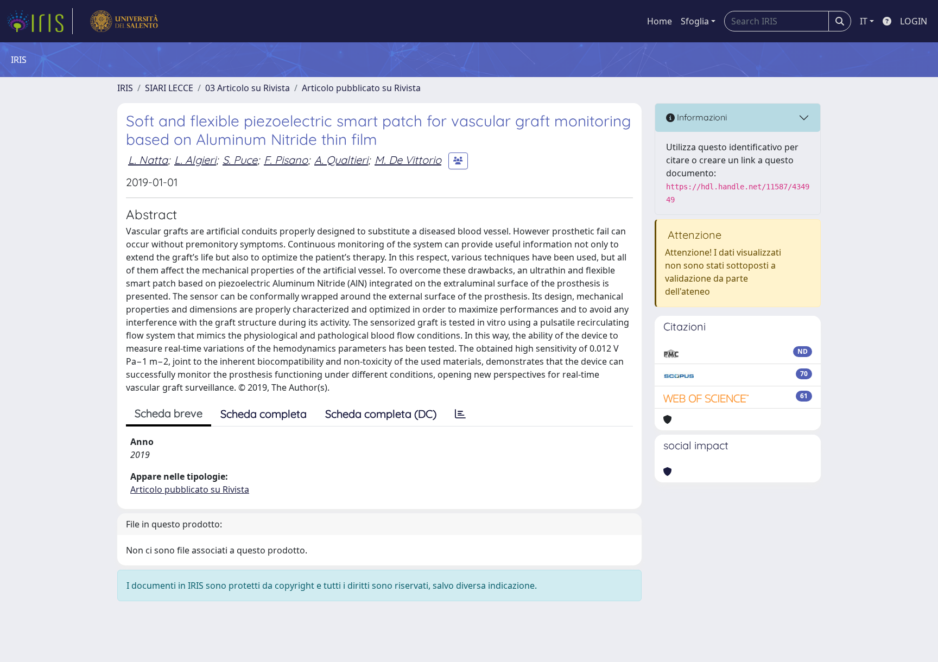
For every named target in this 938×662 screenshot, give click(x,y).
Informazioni (701, 117)
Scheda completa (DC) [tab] (380, 414)
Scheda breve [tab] (168, 413)
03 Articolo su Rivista (247, 88)
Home (659, 21)
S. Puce (240, 160)
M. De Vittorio (408, 160)
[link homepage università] (124, 21)
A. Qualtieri (341, 160)
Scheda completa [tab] (263, 414)
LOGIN (913, 21)
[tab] (460, 414)
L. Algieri (195, 160)
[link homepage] (40, 21)
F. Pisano (286, 160)
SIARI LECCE (169, 88)
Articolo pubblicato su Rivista (361, 88)
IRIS (125, 88)
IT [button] (863, 21)
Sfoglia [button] (695, 21)
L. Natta (148, 160)
